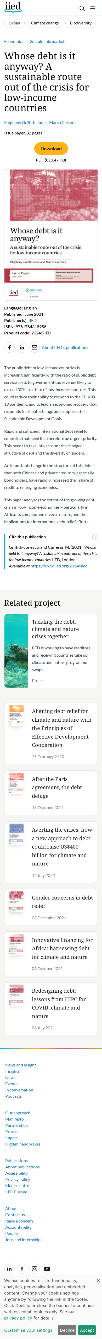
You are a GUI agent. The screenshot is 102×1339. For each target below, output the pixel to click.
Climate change (45, 22)
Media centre (17, 1185)
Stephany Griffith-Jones (25, 122)
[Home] (13, 8)
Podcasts (13, 1096)
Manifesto (14, 1118)
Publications (16, 1160)
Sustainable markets (48, 41)
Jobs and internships (23, 1239)
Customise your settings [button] (28, 1330)
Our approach (17, 1112)
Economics (14, 41)
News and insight (20, 1064)
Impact (11, 1137)
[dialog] (51, 1307)
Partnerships (17, 1125)
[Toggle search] (82, 8)
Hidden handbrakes (23, 1143)
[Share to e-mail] (34, 347)
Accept (87, 1330)
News (10, 1077)
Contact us (15, 1214)
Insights (12, 1071)
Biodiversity (81, 22)
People (11, 1233)
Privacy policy (17, 1179)
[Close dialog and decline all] (98, 1278)
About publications (22, 1166)
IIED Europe (16, 1191)
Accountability (18, 1227)
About (11, 1208)
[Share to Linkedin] (22, 347)
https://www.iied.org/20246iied (59, 565)
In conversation (19, 1089)
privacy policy (18, 1318)
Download (51, 148)
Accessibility (16, 1172)
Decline (67, 1330)
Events (11, 1083)
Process (12, 1131)
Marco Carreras (63, 122)
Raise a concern (19, 1220)
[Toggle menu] (92, 8)
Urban (14, 22)
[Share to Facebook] (9, 347)
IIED (33, 320)
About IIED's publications (65, 347)
